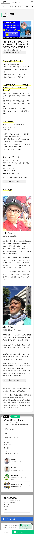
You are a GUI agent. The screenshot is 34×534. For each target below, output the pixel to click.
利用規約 (17, 525)
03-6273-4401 (7, 448)
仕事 (27, 6)
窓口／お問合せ (6, 532)
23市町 (20, 6)
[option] (4, 6)
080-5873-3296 (7, 444)
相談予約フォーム (10, 429)
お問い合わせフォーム (11, 437)
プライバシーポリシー (8, 525)
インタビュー (12, 6)
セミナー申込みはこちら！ (11, 52)
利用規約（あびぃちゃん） (9, 527)
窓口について (9, 433)
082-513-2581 (7, 506)
